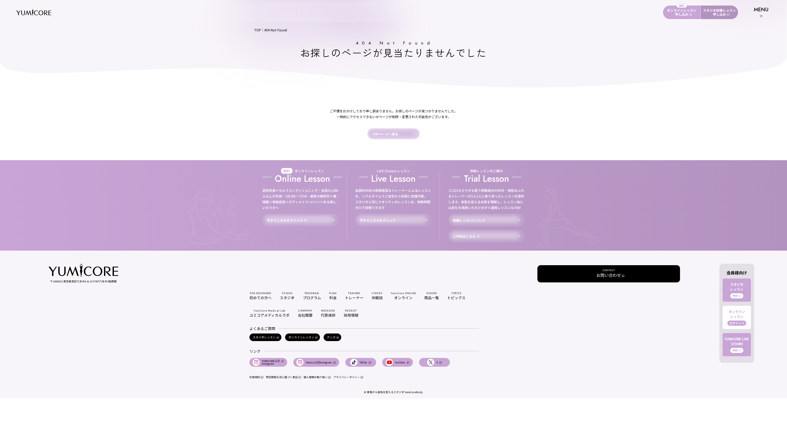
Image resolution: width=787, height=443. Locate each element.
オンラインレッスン (301, 337)
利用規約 (254, 377)
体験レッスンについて (469, 220)
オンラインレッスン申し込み (681, 12)
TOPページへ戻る (385, 133)
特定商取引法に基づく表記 (282, 377)
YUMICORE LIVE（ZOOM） (737, 344)
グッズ (331, 337)
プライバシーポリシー (346, 377)
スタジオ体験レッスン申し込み (719, 12)
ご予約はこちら (464, 236)
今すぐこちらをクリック (285, 220)
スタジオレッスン (264, 337)
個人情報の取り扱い (316, 377)
